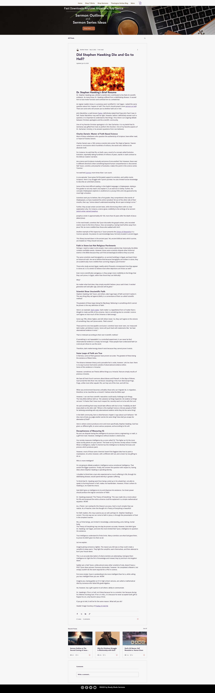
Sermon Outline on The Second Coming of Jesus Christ (78, 649)
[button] (140, 3)
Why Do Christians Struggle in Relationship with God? (107, 649)
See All (145, 628)
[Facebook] (86, 687)
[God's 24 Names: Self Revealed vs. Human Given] (135, 638)
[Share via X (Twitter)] (81, 614)
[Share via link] (89, 614)
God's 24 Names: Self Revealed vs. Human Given (134, 649)
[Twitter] (90, 687)
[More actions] (138, 50)
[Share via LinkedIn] (85, 614)
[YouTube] (94, 687)
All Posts (71, 38)
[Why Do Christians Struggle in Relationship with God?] (107, 638)
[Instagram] (82, 687)
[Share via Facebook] (77, 614)
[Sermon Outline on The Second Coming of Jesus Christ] (80, 638)
